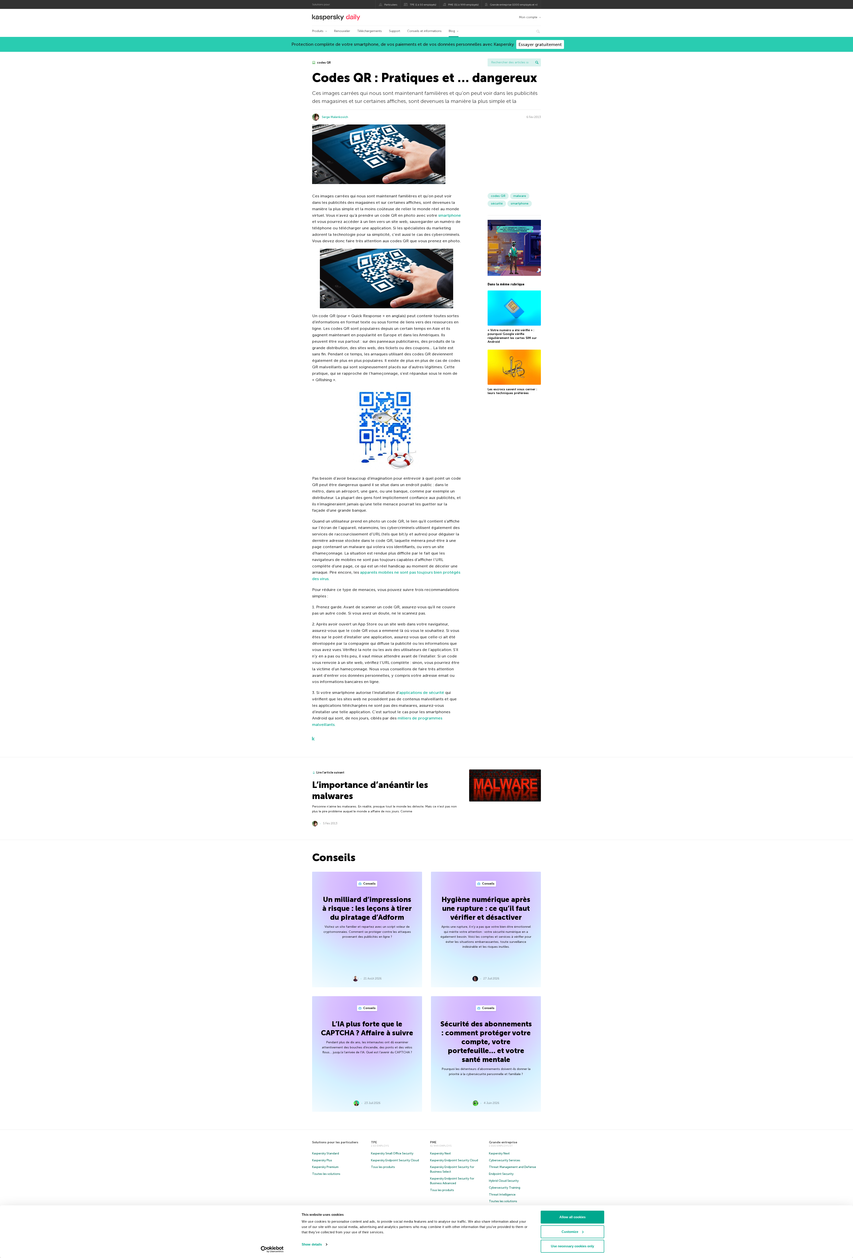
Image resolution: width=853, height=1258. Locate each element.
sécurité (497, 203)
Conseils (369, 883)
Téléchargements (369, 31)
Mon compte (528, 17)
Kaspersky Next (440, 1153)
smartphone (449, 215)
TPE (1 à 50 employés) (423, 4)
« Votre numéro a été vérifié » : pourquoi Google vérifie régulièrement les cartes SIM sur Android (512, 336)
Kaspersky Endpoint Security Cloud (395, 1160)
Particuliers (390, 4)
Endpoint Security (501, 1174)
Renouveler (342, 31)
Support (394, 31)
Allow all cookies (572, 1217)
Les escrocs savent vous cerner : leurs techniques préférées (512, 391)
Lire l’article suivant (330, 772)
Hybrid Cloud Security (504, 1180)
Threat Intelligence (502, 1194)
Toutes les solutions (326, 1174)
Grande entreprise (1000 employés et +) (514, 4)
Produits (317, 31)
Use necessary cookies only (572, 1246)
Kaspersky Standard (325, 1153)
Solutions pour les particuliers (335, 1142)
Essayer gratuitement (540, 44)
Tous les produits (383, 1167)
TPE (374, 1142)
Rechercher (537, 62)
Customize (570, 1232)
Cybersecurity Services (504, 1160)
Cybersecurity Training (504, 1187)
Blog (452, 31)
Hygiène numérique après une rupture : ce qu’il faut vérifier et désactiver (486, 908)
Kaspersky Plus (322, 1160)
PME (433, 1142)
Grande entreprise (503, 1142)
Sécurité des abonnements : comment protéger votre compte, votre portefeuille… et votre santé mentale (486, 1042)
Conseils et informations (424, 31)
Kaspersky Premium (325, 1167)
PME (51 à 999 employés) (463, 4)
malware (519, 196)
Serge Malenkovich (335, 117)
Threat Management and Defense (512, 1167)
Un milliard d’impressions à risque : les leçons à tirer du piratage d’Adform (367, 908)
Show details (312, 1244)
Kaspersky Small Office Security (392, 1153)
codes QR (323, 62)
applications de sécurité (421, 692)
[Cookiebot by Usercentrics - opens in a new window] (272, 1249)
